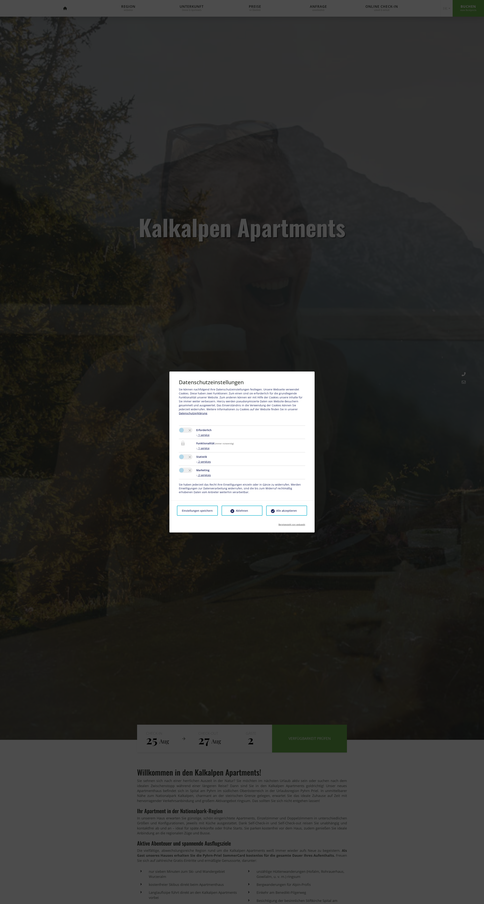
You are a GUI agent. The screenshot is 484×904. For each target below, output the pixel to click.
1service (202, 435)
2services (203, 461)
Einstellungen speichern (197, 510)
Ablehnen (242, 510)
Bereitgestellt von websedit (291, 523)
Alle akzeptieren (286, 510)
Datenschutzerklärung (193, 413)
